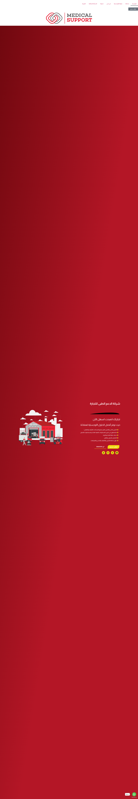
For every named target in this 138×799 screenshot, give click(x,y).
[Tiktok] (103, 452)
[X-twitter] (112, 452)
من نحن (109, 3)
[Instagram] (108, 452)
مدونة (101, 3)
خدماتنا (127, 3)
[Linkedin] (117, 452)
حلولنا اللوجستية (118, 3)
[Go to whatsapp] (134, 794)
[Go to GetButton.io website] (134, 797)
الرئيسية (134, 3)
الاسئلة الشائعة (93, 3)
